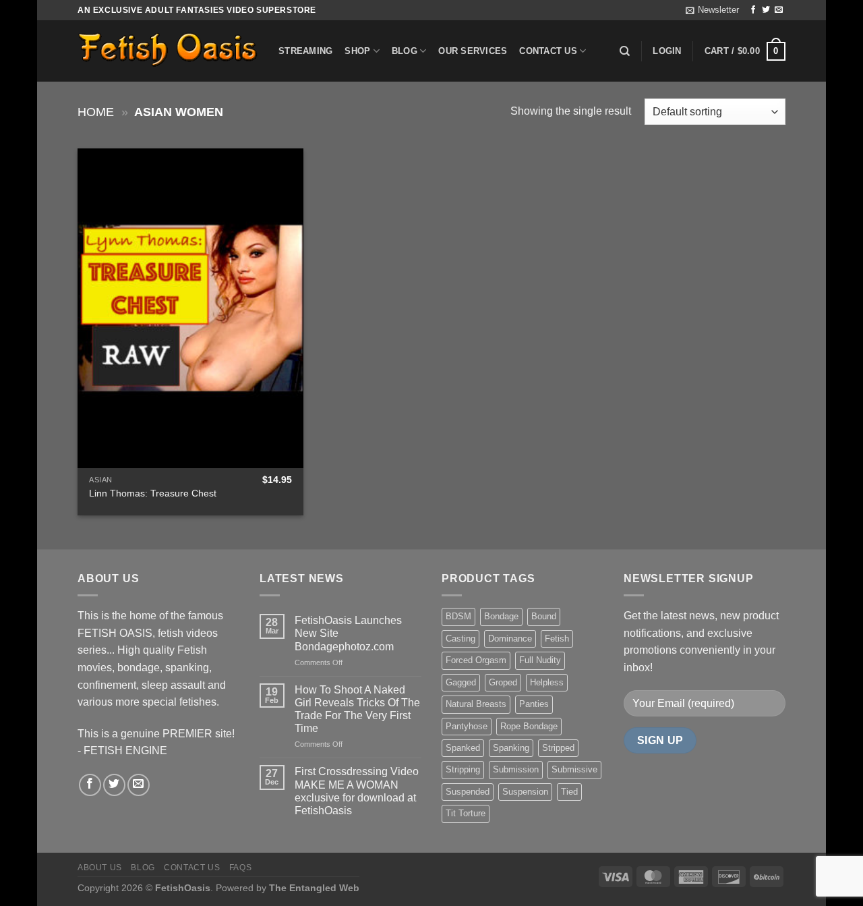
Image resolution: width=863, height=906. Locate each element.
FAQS (240, 867)
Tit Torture (465, 813)
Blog (404, 51)
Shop (357, 51)
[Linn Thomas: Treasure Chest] (190, 308)
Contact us (548, 51)
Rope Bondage (529, 726)
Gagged (461, 682)
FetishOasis (182, 887)
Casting (460, 638)
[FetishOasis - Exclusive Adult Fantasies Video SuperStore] (168, 51)
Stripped (558, 748)
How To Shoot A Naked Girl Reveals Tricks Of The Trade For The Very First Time (357, 709)
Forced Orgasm (476, 660)
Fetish (557, 638)
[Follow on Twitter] (766, 10)
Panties (534, 704)
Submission (516, 769)
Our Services (472, 51)
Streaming (305, 51)
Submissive (574, 769)
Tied (569, 792)
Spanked (463, 748)
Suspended (467, 792)
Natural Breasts (476, 704)
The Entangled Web (314, 887)
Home (96, 112)
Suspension (525, 792)
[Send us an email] (779, 10)
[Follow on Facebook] (753, 10)
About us (100, 867)
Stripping (463, 769)
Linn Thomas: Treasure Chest (152, 493)
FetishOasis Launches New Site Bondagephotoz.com (348, 633)
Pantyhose (466, 726)
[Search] (625, 51)
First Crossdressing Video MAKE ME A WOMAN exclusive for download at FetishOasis (357, 791)
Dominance (510, 638)
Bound (543, 616)
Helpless (547, 682)
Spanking (511, 748)
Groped (503, 682)
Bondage (501, 616)
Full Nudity (540, 660)
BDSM (458, 616)
